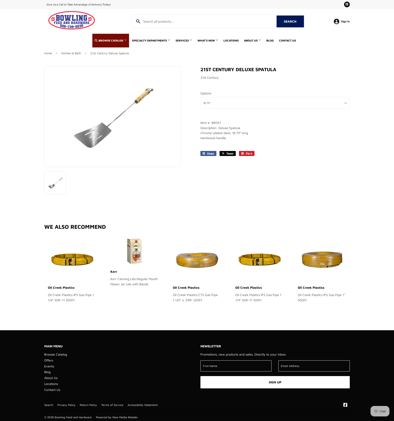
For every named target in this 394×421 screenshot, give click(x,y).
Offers (48, 360)
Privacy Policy (66, 405)
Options (205, 93)
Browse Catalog (111, 40)
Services (182, 40)
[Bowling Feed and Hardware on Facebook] (345, 405)
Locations (231, 40)
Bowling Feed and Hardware (73, 417)
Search (294, 21)
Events (49, 366)
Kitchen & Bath (71, 53)
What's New (206, 40)
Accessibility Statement (143, 405)
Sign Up (275, 382)
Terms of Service (112, 405)
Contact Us (287, 40)
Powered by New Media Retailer (117, 417)
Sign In (345, 21)
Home (48, 53)
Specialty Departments (150, 40)
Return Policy (88, 405)
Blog (270, 40)
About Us (251, 40)
